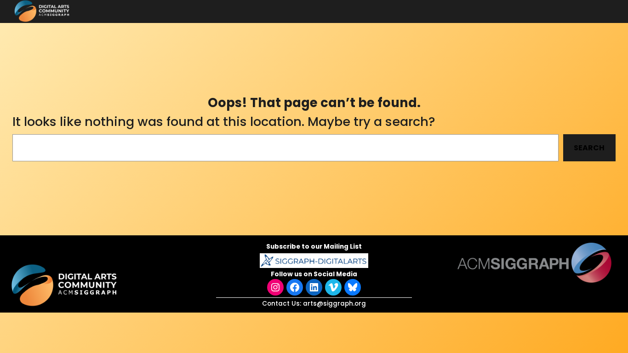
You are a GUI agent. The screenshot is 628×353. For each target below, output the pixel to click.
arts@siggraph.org (334, 303)
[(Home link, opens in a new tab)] (65, 285)
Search (589, 147)
